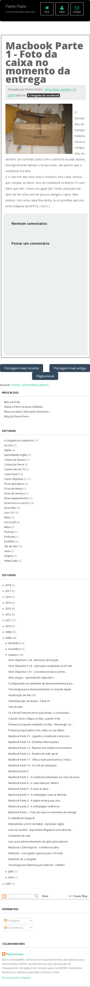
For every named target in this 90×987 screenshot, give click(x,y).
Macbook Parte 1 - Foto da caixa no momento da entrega (42, 812)
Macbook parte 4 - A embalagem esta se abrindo (37, 795)
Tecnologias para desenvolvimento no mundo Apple (39, 689)
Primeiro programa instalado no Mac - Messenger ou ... (41, 724)
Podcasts (10, 536)
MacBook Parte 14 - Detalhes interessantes (33, 742)
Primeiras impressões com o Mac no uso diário (36, 730)
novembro (14, 649)
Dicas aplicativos (14, 484)
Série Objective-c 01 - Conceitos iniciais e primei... (37, 672)
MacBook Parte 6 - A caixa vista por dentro (33, 783)
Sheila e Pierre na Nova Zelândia (23, 407)
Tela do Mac (15, 707)
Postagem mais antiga (70, 368)
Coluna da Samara (15, 460)
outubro (13, 655)
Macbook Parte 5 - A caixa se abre (28, 789)
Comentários (15, 927)
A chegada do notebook (43, 95)
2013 (8, 608)
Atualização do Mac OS (22, 695)
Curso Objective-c (15, 479)
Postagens (13, 920)
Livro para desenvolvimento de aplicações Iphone (38, 841)
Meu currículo (12, 402)
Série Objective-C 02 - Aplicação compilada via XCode (40, 666)
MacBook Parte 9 (18, 771)
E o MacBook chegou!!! (21, 818)
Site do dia (10, 546)
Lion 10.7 (9, 512)
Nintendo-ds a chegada (22, 859)
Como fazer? (12, 474)
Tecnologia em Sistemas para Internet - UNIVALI (36, 865)
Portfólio (9, 541)
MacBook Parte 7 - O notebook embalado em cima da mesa (44, 777)
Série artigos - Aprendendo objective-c (31, 677)
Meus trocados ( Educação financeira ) (26, 411)
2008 (8, 638)
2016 (8, 597)
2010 (8, 626)
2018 (8, 585)
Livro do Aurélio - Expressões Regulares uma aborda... (40, 830)
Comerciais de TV (15, 469)
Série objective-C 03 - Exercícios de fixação (33, 660)
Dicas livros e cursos (16, 503)
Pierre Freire (14, 954)
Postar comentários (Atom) (30, 385)
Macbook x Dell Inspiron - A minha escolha (33, 847)
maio (11, 877)
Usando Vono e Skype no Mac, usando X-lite (34, 718)
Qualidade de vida (19, 835)
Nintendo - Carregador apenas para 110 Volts (35, 853)
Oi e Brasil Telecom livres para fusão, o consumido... (39, 713)
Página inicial (45, 376)
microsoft (10, 522)
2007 (8, 884)
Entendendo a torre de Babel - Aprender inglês (36, 824)
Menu (7, 517)
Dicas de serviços (15, 493)
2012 (8, 614)
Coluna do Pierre (14, 464)
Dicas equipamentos (16, 498)
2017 (8, 591)
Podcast (9, 532)
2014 (8, 603)
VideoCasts (11, 561)
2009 (8, 632)
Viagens (9, 556)
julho (11, 871)
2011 (8, 620)
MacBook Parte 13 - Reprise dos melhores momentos (40, 748)
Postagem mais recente (21, 368)
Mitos (7, 527)
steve (7, 551)
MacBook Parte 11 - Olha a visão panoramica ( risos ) (39, 759)
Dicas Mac (10, 508)
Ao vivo (9, 445)
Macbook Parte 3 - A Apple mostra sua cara (34, 800)
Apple (8, 450)
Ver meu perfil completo (16, 977)
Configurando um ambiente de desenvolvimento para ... (41, 683)
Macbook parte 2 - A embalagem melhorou (34, 806)
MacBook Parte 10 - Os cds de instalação (32, 765)
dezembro (14, 643)
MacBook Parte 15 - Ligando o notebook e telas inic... (39, 736)
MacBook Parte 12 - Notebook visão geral (33, 754)
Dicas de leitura (13, 488)
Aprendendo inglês (16, 455)
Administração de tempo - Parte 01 (29, 701)
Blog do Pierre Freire (16, 416)
